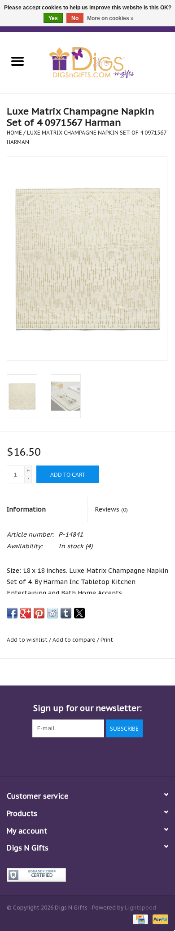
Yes (53, 18)
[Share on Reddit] (52, 613)
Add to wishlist (28, 639)
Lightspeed (140, 907)
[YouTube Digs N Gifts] (103, 756)
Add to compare (74, 639)
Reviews (111, 509)
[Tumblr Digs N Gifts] (120, 756)
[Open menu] (17, 61)
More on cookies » (110, 18)
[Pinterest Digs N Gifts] (87, 756)
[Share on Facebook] (12, 613)
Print (107, 639)
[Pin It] (39, 613)
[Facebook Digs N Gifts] (39, 756)
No (75, 18)
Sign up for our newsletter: (87, 708)
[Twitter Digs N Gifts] (55, 756)
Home (14, 132)
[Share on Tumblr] (66, 613)
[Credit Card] (139, 918)
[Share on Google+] (25, 613)
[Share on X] (79, 613)
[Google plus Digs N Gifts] (71, 756)
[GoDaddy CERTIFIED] (87, 875)
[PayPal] (158, 918)
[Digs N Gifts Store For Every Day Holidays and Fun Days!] (105, 62)
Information (26, 509)
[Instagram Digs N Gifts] (136, 756)
